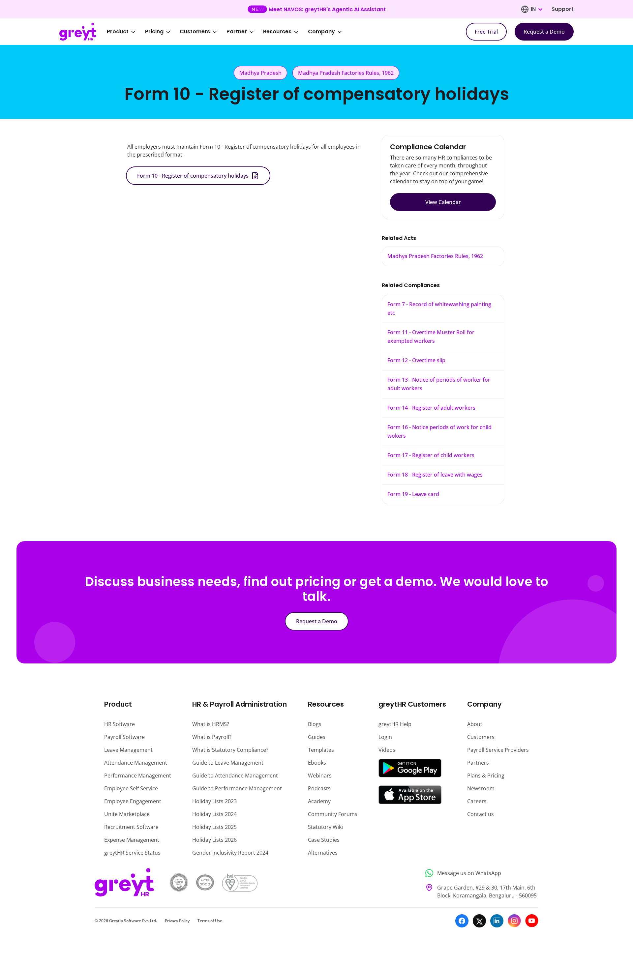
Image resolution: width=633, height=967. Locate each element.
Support (563, 9)
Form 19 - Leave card (413, 494)
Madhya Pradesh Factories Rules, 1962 (435, 256)
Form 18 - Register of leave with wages (435, 474)
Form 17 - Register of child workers (430, 455)
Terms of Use (209, 920)
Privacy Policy (177, 920)
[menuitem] (125, 31)
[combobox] (536, 9)
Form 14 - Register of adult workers (431, 407)
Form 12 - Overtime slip (416, 360)
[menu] (229, 31)
